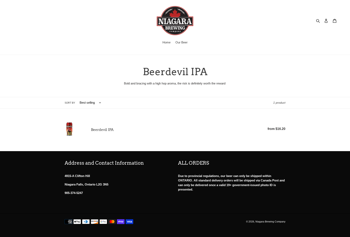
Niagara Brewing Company (270, 221)
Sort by (70, 102)
